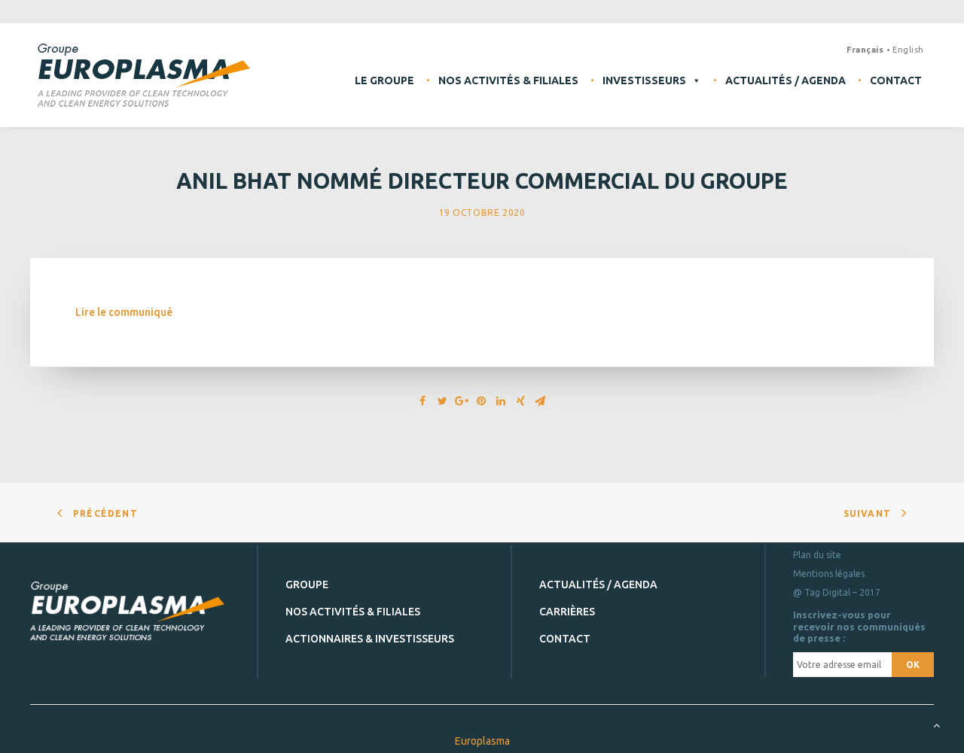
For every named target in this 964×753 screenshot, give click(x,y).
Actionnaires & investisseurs (369, 639)
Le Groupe (384, 80)
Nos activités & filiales (508, 80)
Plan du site (817, 555)
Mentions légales (829, 573)
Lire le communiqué (123, 312)
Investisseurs (644, 80)
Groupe (306, 584)
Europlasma (482, 741)
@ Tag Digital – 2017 (836, 592)
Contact (896, 80)
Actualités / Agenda (785, 80)
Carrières (567, 612)
